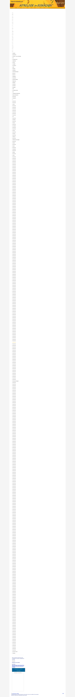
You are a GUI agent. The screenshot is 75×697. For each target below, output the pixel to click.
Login (63, 693)
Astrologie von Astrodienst (18, 672)
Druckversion (14, 693)
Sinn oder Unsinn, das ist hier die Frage (18, 665)
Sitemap (18, 693)
